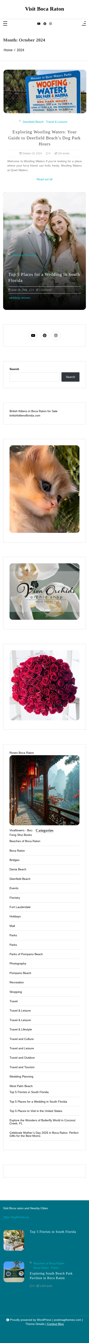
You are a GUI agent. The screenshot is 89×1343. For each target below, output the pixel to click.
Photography (18, 963)
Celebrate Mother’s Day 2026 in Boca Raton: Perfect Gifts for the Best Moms (44, 1134)
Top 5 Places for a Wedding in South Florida (38, 1101)
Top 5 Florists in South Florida (38, 280)
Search (14, 369)
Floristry (17, 261)
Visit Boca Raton (44, 9)
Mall (12, 925)
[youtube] (38, 23)
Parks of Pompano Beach (26, 954)
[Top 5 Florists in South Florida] (14, 1240)
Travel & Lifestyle (21, 1029)
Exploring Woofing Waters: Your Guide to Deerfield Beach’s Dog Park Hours (44, 137)
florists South (17, 297)
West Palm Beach (21, 1086)
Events (14, 888)
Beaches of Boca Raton (25, 841)
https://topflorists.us (16, 1217)
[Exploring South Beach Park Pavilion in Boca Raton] (14, 1275)
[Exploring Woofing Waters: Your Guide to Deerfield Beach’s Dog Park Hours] (45, 91)
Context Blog (55, 1324)
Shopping (16, 991)
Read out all (44, 179)
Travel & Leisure (56, 121)
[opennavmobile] (84, 23)
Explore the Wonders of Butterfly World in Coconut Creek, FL (42, 1122)
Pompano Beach (20, 973)
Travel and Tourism (22, 1067)
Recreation (17, 982)
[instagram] (50, 23)
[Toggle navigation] (5, 23)
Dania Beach (18, 869)
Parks (13, 935)
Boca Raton (17, 850)
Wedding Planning (21, 1076)
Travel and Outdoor (22, 1057)
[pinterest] (44, 23)
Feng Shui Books (21, 834)
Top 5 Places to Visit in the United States (36, 1110)
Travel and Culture (22, 1038)
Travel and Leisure (22, 1048)
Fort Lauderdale (20, 907)
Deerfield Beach (33, 121)
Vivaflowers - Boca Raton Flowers (32, 830)
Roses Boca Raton (22, 752)
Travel (14, 1001)
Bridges (14, 859)
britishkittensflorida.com (25, 415)
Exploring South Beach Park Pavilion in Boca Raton (51, 1276)
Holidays (15, 916)
